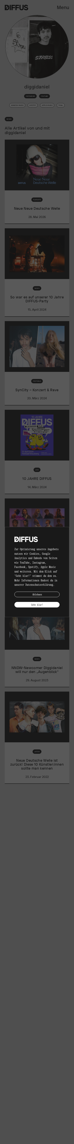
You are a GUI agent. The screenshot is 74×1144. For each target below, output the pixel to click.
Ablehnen (37, 594)
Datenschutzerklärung (39, 584)
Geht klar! (37, 604)
